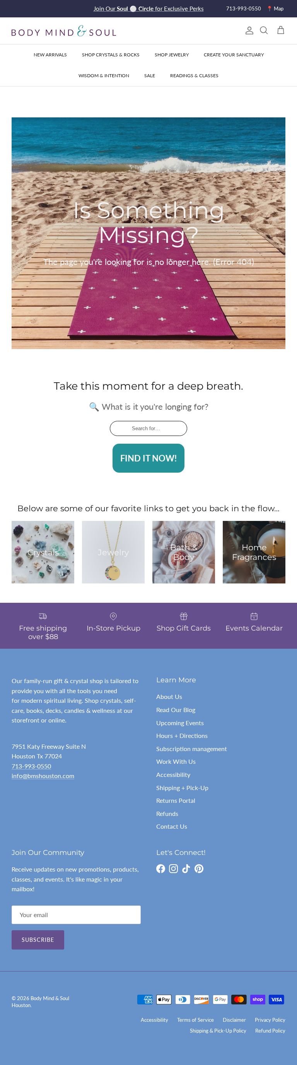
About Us (169, 696)
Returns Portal (175, 800)
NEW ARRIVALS (50, 55)
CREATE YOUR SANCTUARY (234, 55)
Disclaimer (234, 1020)
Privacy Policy (270, 1020)
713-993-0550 (243, 8)
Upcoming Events (180, 722)
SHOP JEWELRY (172, 55)
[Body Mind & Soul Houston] (64, 30)
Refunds (167, 813)
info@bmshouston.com (43, 775)
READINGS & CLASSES (194, 75)
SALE (149, 75)
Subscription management (191, 748)
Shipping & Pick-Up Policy (218, 1031)
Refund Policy (270, 1031)
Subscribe (38, 939)
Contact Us (171, 826)
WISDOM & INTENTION (104, 75)
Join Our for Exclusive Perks (149, 8)
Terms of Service (195, 1020)
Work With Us (176, 761)
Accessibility (173, 774)
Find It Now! (148, 458)
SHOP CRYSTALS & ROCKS (111, 55)
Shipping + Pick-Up (182, 787)
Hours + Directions (182, 735)
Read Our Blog (175, 709)
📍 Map (274, 8)
